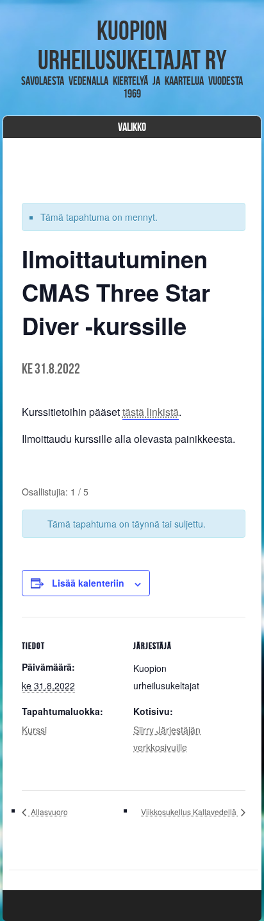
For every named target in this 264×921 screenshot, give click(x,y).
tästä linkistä (150, 411)
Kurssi (34, 729)
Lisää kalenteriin (88, 582)
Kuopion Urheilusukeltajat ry (132, 44)
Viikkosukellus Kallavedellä (189, 811)
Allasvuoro (48, 811)
